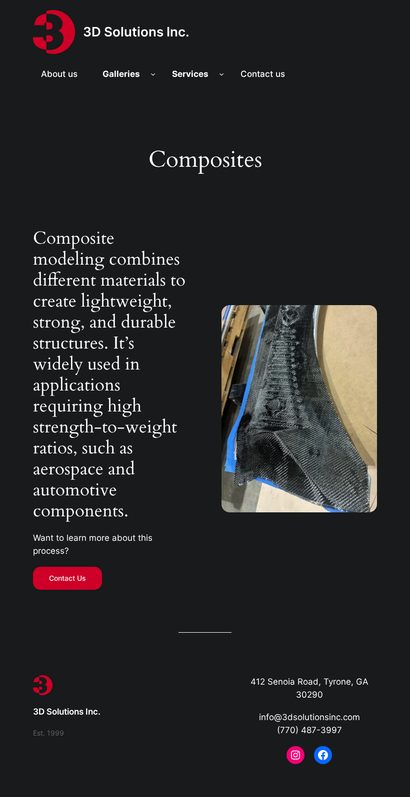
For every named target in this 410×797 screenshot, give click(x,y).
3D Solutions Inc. (136, 31)
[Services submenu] (221, 73)
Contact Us (67, 578)
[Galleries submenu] (153, 73)
